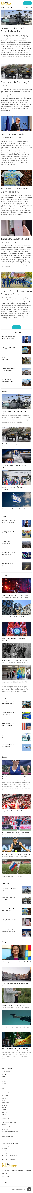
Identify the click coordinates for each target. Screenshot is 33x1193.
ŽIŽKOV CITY (4, 1100)
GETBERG (4, 1083)
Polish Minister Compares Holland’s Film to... (15, 660)
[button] (27, 3)
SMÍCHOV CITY (5, 1098)
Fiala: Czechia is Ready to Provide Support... (16, 509)
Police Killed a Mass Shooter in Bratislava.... (15, 1027)
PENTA (3, 1076)
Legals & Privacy (6, 1150)
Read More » (4, 60)
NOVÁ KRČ (4, 1107)
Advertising (4, 1148)
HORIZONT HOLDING (6, 1086)
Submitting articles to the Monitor (10, 1153)
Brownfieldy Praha (6, 1133)
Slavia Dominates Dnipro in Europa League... (16, 832)
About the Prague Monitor (8, 1146)
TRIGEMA (4, 1074)
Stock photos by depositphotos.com (10, 1155)
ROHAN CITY (5, 1095)
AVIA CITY (4, 1110)
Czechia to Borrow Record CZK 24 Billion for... (8, 381)
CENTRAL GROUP (6, 1072)
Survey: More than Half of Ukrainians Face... (15, 1048)
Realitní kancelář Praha (7, 1136)
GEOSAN (4, 1081)
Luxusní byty (5, 1129)
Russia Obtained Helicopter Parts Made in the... (9, 888)
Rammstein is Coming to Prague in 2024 (15, 595)
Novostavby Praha (6, 1124)
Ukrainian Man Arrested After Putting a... (14, 1005)
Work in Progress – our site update (10, 1143)
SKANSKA (4, 1079)
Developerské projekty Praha (9, 1122)
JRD (3, 1088)
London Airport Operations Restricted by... (8, 735)
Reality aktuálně (6, 1126)
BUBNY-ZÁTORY (5, 1103)
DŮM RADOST (5, 1114)
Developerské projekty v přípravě (10, 1131)
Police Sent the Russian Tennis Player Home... (16, 854)
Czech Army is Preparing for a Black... (13, 444)
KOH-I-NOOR (5, 1105)
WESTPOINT (4, 1112)
